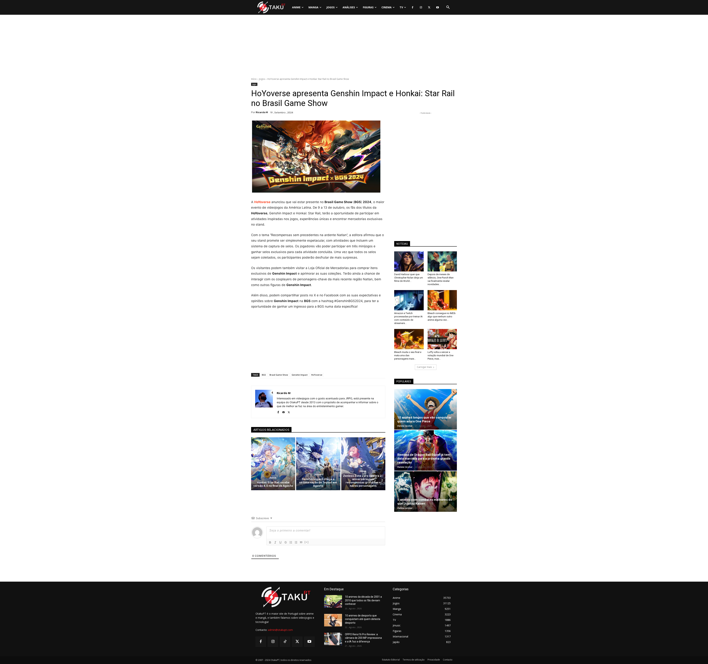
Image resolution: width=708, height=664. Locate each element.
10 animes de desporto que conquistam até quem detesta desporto (362, 619)
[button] (448, 7)
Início (254, 79)
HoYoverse (262, 202)
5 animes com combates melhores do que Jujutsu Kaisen (424, 501)
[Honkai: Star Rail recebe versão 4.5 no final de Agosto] (273, 463)
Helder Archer (404, 425)
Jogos (262, 79)
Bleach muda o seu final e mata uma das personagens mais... (407, 355)
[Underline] (280, 542)
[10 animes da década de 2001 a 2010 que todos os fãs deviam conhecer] (333, 601)
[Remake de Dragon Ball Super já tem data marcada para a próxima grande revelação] (425, 450)
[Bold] (270, 542)
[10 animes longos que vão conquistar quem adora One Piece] (425, 409)
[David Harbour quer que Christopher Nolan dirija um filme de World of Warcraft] (409, 261)
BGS (264, 374)
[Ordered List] (290, 542)
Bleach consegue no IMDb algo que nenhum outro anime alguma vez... (442, 316)
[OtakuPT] (271, 7)
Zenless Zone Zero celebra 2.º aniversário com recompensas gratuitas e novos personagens (363, 480)
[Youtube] (437, 7)
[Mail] (283, 411)
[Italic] (275, 542)
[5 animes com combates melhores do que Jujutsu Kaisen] (425, 491)
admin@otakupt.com (280, 630)
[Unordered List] (296, 542)
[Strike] (285, 542)
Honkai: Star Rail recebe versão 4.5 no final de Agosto (273, 484)
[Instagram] (421, 7)
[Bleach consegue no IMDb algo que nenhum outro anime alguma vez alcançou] (442, 300)
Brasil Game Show (279, 374)
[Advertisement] (354, 47)
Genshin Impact (300, 374)
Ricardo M (262, 112)
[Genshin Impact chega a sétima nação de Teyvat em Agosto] (318, 463)
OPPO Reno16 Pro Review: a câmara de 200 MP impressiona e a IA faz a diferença (363, 638)
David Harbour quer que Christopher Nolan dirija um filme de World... (408, 277)
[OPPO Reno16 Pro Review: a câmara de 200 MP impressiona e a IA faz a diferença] (333, 639)
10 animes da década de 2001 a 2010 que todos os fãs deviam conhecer (363, 600)
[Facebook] (412, 7)
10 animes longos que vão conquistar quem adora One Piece (424, 419)
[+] (307, 542)
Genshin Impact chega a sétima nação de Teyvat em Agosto (318, 482)
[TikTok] (285, 642)
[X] (429, 7)
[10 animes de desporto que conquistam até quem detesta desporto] (333, 620)
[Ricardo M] (264, 402)
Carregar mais (424, 367)
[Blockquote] (301, 542)
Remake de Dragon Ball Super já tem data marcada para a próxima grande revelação (423, 458)
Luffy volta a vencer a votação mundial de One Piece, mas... (440, 355)
